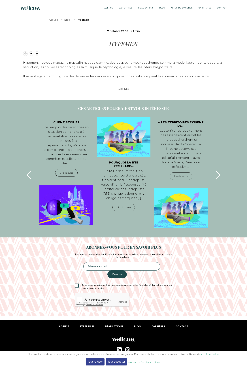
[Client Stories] (66, 205)
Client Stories (66, 122)
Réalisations (146, 8)
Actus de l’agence (182, 8)
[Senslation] (123, 340)
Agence (108, 8)
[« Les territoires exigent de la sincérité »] (181, 208)
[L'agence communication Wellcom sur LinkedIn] (119, 349)
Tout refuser (95, 361)
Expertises (125, 8)
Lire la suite (66, 172)
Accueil (53, 19)
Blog (67, 19)
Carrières (205, 8)
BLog (162, 8)
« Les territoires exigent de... (181, 124)
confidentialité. (210, 354)
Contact (222, 8)
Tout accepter (116, 361)
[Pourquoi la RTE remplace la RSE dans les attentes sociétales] (123, 137)
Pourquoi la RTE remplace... (123, 164)
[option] (66, 171)
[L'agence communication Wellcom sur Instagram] (127, 349)
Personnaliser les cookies (144, 362)
